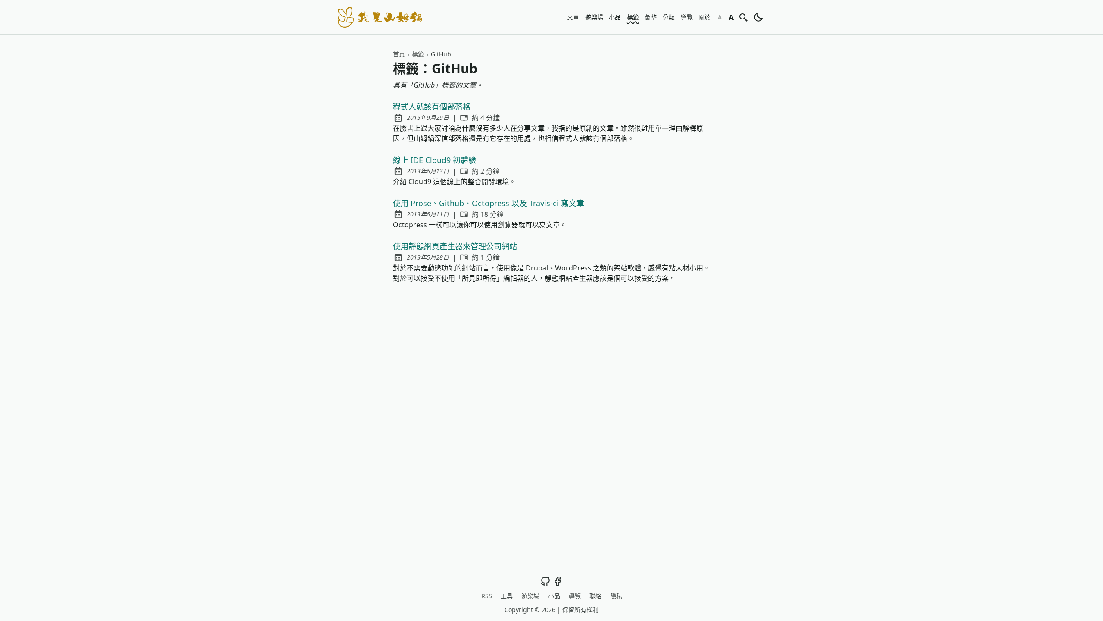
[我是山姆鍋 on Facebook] (557, 580)
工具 (507, 596)
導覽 (687, 17)
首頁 (399, 54)
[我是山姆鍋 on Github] (545, 580)
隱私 (616, 596)
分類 (669, 17)
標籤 (633, 17)
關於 (704, 17)
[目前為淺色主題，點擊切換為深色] (758, 17)
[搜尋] (743, 17)
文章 (573, 17)
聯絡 (595, 596)
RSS (486, 596)
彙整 (651, 17)
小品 (615, 17)
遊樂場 (594, 17)
